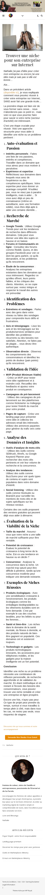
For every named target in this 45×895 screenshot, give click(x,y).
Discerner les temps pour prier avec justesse (21, 847)
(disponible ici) (11, 92)
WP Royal (28, 890)
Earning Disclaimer (32, 882)
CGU (19, 882)
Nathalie (9, 745)
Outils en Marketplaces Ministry (15, 852)
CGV (23, 882)
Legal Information (8, 885)
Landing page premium (11, 841)
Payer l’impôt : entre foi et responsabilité (19, 836)
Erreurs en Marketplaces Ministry (16, 858)
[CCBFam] (11, 15)
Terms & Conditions (9, 882)
